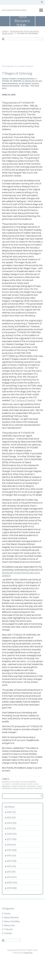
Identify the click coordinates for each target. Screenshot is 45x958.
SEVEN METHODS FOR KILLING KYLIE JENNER (21, 574)
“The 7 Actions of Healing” (23, 400)
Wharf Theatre (34, 788)
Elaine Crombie (28, 782)
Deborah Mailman (11, 782)
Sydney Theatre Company (23, 786)
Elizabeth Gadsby (10, 784)
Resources (9, 925)
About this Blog (12, 921)
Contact (8, 933)
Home (5, 31)
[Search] (40, 796)
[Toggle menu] (41, 10)
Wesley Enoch (19, 788)
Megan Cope (26, 784)
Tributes (8, 929)
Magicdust (27, 953)
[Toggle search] (42, 2)
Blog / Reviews (11, 917)
